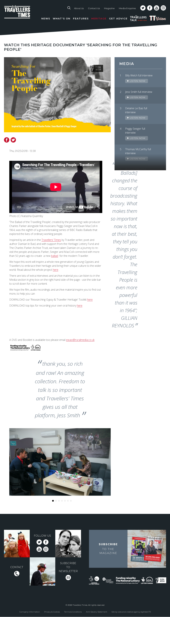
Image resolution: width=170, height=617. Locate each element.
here (55, 270)
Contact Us (94, 8)
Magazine (109, 8)
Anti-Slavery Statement (96, 612)
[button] (53, 501)
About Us (79, 8)
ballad (54, 256)
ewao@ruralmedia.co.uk (80, 340)
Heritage (98, 18)
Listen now (137, 81)
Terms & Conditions (73, 612)
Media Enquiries (127, 8)
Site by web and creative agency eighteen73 (131, 612)
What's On (61, 18)
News (45, 18)
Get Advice (118, 18)
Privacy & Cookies (52, 612)
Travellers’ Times (51, 240)
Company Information (29, 612)
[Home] (22, 15)
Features (81, 18)
